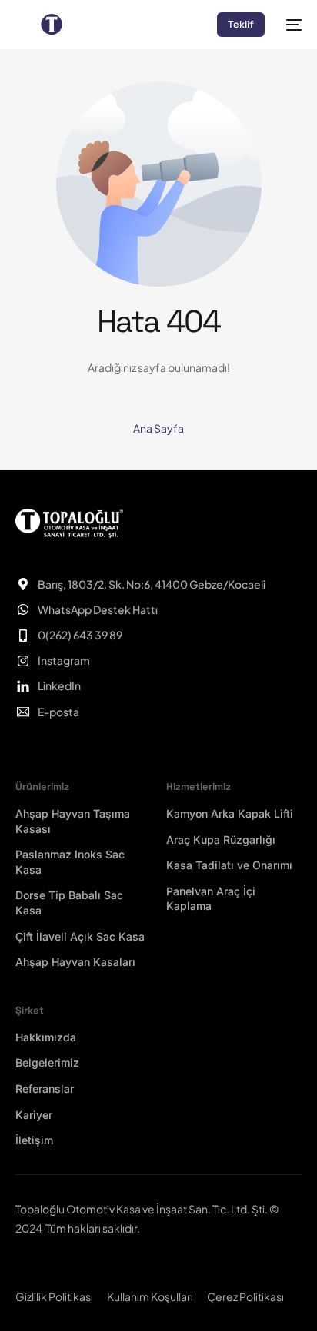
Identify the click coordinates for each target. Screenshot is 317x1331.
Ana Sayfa (158, 428)
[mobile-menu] (291, 24)
